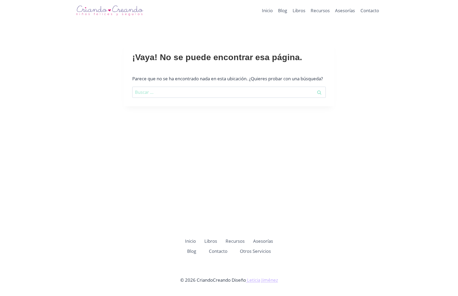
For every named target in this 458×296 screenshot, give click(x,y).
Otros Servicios (255, 251)
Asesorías (345, 10)
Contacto (369, 10)
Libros (299, 10)
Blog (282, 10)
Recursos (320, 10)
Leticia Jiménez (262, 280)
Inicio (267, 10)
